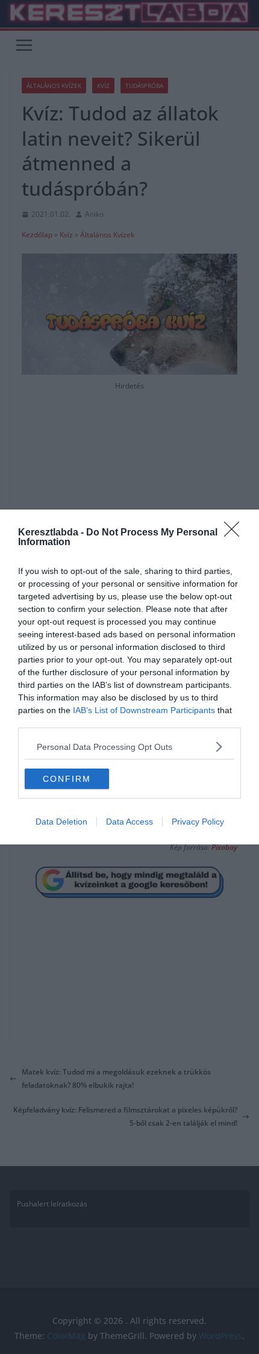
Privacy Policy (198, 821)
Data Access (129, 821)
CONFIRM (67, 779)
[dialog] (129, 677)
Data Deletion (61, 821)
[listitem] (129, 746)
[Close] (235, 533)
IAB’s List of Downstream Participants (144, 710)
